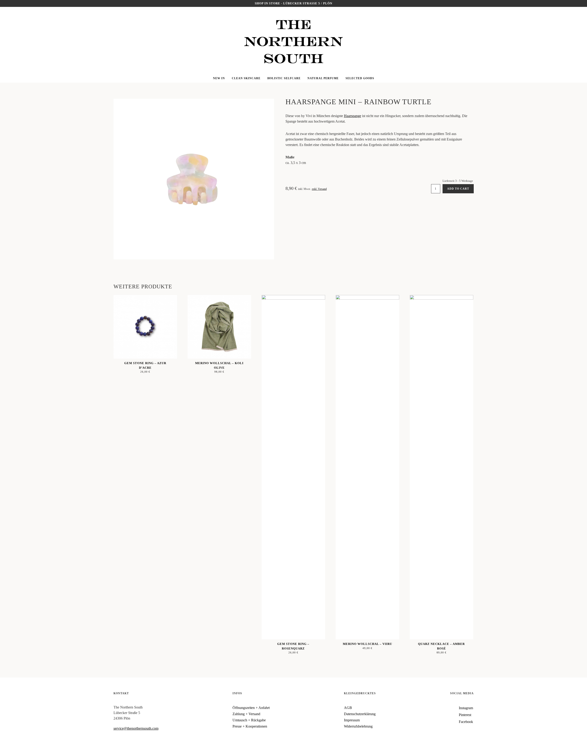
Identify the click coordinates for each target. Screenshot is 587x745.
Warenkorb (576, 20)
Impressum (352, 720)
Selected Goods (360, 78)
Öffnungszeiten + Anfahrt (251, 708)
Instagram (10, 13)
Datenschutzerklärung (360, 714)
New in (219, 78)
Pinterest (10, 20)
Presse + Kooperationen (250, 726)
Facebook (10, 27)
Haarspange (352, 116)
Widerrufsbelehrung (358, 726)
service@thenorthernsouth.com (136, 728)
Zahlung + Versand (246, 714)
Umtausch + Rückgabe (249, 720)
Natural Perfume (323, 78)
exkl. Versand (319, 189)
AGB (348, 708)
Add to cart (458, 188)
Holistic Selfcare (284, 78)
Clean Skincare (246, 78)
